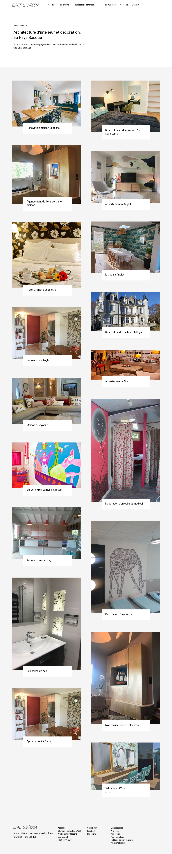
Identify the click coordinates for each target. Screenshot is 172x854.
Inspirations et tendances (86, 4)
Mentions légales (118, 843)
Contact (135, 4)
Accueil (51, 4)
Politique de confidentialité (122, 840)
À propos (124, 4)
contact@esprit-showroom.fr (67, 835)
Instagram (91, 834)
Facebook (91, 831)
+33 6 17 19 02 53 (65, 840)
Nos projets (64, 4)
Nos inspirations (117, 837)
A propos (115, 831)
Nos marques (110, 4)
